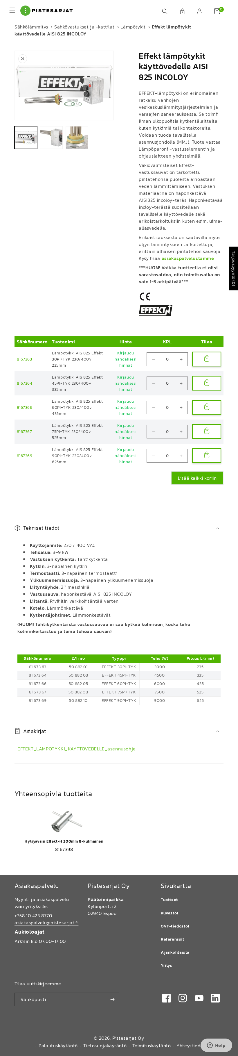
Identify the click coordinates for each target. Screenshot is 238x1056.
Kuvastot (169, 913)
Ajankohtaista (175, 952)
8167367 (24, 432)
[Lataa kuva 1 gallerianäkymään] (26, 137)
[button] (162, 11)
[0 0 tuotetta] (214, 11)
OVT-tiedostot (175, 926)
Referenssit (172, 939)
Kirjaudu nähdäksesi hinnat (126, 359)
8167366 (25, 407)
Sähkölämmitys (31, 26)
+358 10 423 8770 (33, 915)
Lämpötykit (132, 26)
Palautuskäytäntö (58, 1045)
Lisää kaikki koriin (197, 478)
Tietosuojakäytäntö (105, 1045)
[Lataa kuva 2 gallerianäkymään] (51, 137)
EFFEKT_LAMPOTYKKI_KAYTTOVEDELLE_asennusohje (76, 748)
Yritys (166, 965)
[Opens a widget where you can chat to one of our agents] (216, 1046)
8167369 (25, 456)
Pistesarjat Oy (128, 1037)
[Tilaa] (112, 999)
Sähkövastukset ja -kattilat (84, 26)
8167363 (24, 359)
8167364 (25, 383)
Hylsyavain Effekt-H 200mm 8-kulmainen (64, 841)
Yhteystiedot (190, 1045)
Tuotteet (169, 900)
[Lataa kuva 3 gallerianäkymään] (77, 137)
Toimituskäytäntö (151, 1045)
